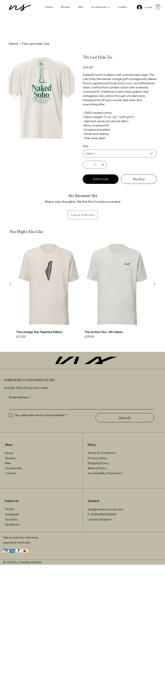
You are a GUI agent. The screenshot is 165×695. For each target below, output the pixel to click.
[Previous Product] (10, 284)
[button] (158, 6)
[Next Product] (154, 284)
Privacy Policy (97, 458)
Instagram (12, 514)
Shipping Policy (98, 463)
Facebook (12, 524)
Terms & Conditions (102, 453)
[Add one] (103, 165)
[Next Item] (14, 98)
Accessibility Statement (105, 473)
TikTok (9, 509)
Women (10, 458)
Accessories (13, 468)
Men (8, 463)
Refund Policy (97, 468)
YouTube (11, 519)
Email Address (19, 397)
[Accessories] (72, 468)
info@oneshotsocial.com (106, 509)
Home (9, 453)
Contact (10, 473)
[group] (82, 290)
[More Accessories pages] (108, 7)
